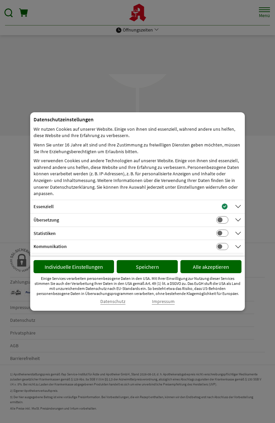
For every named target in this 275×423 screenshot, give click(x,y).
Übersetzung (46, 220)
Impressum (163, 301)
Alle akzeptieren (211, 266)
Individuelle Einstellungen (74, 266)
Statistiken (45, 233)
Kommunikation (50, 246)
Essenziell (44, 206)
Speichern (147, 266)
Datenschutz (112, 301)
